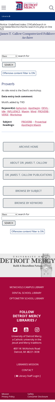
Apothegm (34, 108)
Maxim (25, 111)
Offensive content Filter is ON (19, 73)
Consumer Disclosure (38, 396)
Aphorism (21, 108)
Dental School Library (26, 293)
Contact (27, 370)
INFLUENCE (13, 111)
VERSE (5, 114)
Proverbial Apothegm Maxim (33, 123)
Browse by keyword (29, 203)
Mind (33, 111)
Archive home (28, 146)
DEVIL (45, 108)
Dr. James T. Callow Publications (28, 175)
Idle (4, 111)
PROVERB (43, 111)
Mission (5, 394)
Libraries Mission (28, 364)
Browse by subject (28, 191)
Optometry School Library (27, 298)
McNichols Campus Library (27, 287)
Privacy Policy (8, 396)
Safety (31, 394)
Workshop (16, 114)
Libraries (5, 16)
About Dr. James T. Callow (28, 162)
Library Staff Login (29, 376)
